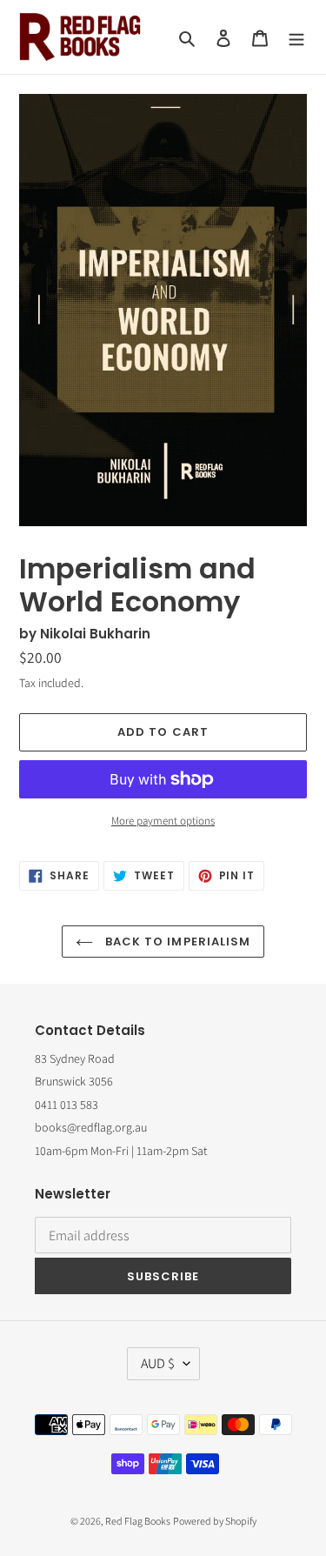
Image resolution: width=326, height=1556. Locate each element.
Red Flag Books (137, 1520)
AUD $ (158, 1363)
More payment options (163, 820)
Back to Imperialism (176, 941)
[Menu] (296, 37)
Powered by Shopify (214, 1520)
